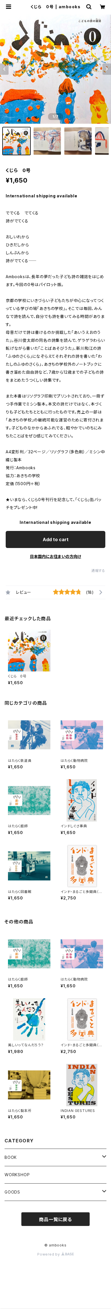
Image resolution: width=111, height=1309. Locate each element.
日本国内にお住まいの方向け (55, 556)
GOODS (12, 1192)
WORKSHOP (17, 1174)
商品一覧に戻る (55, 1219)
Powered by (49, 1254)
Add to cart (56, 539)
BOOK (11, 1157)
